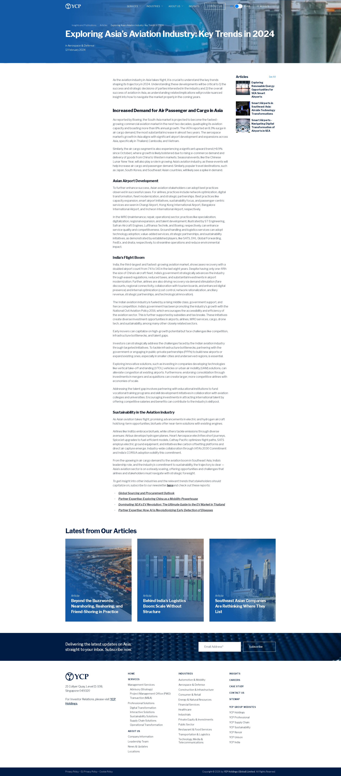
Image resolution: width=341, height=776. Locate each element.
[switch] (238, 6)
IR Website (263, 6)
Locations (134, 751)
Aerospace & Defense (81, 45)
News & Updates (138, 746)
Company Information (140, 736)
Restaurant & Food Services (195, 729)
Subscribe (256, 646)
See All (272, 76)
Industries (153, 6)
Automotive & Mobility (191, 679)
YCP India (234, 742)
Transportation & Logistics (194, 734)
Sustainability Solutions (144, 716)
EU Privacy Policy (89, 771)
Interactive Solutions (142, 712)
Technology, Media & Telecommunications (191, 741)
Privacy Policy (72, 771)
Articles (103, 25)
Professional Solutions (141, 703)
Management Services (141, 684)
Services (132, 6)
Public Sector (186, 724)
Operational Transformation (146, 724)
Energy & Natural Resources (195, 699)
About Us (174, 6)
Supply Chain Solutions (143, 720)
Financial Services (189, 704)
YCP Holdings (237, 712)
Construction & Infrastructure (196, 689)
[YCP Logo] (73, 6)
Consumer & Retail (189, 694)
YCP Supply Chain (239, 722)
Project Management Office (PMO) (150, 693)
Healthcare (184, 709)
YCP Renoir (235, 732)
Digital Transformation (143, 707)
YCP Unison (236, 737)
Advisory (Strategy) (141, 689)
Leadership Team (138, 741)
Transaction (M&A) (141, 697)
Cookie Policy (106, 771)
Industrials (184, 714)
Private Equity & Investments (195, 719)
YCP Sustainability (239, 727)
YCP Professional (239, 717)
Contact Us (214, 6)
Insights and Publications (84, 25)
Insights (194, 6)
